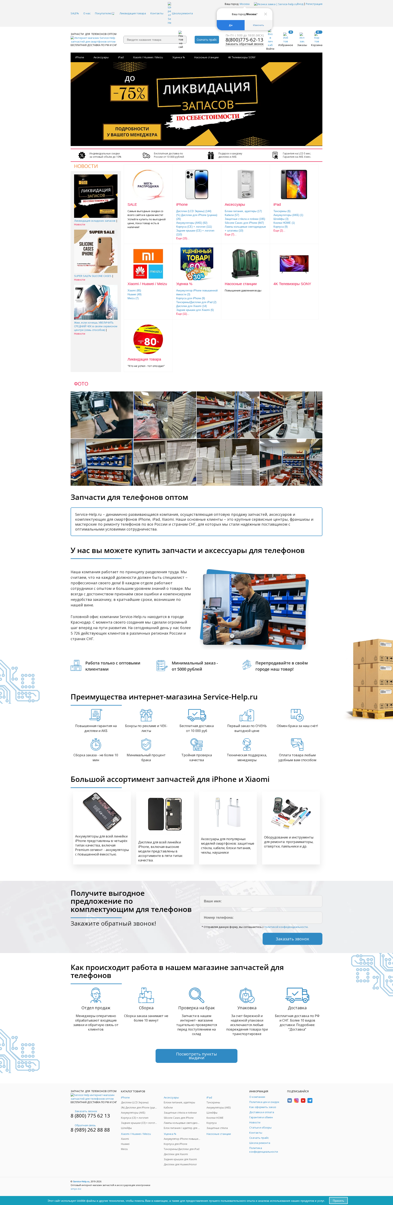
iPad (121, 57)
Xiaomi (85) (134, 290)
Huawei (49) (134, 294)
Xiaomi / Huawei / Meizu (148, 57)
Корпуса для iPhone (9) (190, 298)
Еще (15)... (183, 238)
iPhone (79, 57)
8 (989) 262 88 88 (90, 1129)
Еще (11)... (182, 313)
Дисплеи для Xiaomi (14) (191, 306)
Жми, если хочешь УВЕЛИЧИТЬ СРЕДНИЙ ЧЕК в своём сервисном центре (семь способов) (95, 326)
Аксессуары (101, 57)
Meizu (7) (133, 298)
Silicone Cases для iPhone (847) (244, 222)
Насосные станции (206, 57)
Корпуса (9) (280, 226)
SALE (132, 204)
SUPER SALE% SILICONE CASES (92, 276)
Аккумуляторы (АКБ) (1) (288, 215)
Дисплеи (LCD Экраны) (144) (193, 211)
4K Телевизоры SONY (241, 57)
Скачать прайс (207, 40)
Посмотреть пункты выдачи (196, 1055)
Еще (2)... (279, 230)
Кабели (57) (232, 215)
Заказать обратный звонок (245, 44)
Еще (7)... (231, 234)
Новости (79, 224)
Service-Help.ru (81, 1181)
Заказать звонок (86, 1111)
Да (231, 25)
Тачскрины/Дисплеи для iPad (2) (196, 302)
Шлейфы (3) (280, 218)
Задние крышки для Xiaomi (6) (195, 309)
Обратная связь (85, 1125)
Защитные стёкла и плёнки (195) (245, 218)
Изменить (258, 25)
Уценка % (178, 57)
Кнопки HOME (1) (284, 222)
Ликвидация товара (144, 359)
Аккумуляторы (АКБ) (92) (191, 222)
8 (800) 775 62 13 (90, 1115)
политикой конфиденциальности (286, 927)
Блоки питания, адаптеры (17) (243, 211)
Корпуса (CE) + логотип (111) (194, 226)
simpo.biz (76, 1188)
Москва (245, 4)
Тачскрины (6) (281, 211)
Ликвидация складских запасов (94, 221)
